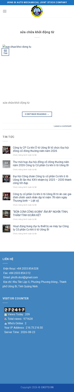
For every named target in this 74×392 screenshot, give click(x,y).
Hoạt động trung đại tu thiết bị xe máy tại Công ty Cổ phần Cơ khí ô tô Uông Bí (41, 228)
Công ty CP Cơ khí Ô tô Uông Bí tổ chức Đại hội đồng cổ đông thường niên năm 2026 (41, 149)
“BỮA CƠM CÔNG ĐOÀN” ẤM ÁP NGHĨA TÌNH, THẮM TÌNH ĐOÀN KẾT (40, 213)
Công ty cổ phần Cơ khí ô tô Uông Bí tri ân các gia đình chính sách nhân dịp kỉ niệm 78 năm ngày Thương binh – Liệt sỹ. (42, 197)
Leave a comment (62, 126)
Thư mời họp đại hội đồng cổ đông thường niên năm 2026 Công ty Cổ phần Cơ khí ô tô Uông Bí (41, 163)
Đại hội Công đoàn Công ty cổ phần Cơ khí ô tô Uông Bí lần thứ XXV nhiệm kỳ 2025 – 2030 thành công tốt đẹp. (42, 180)
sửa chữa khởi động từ (37, 32)
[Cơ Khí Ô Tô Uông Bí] (37, 11)
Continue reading (37, 114)
